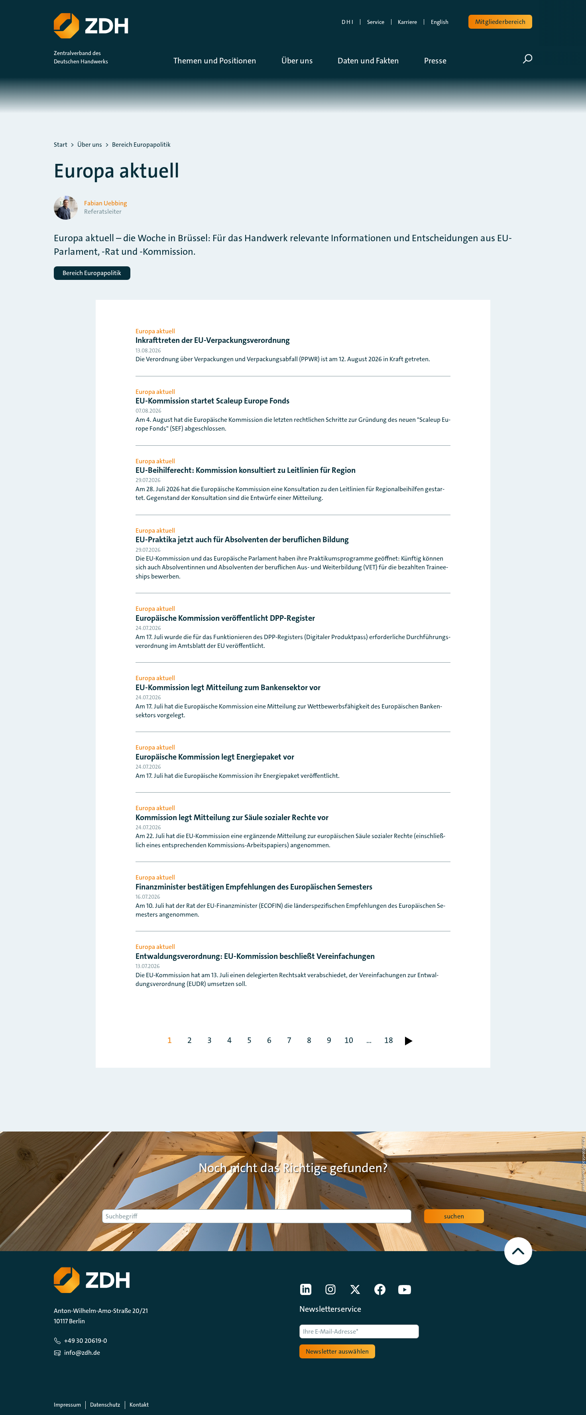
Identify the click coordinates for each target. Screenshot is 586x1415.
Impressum (67, 1404)
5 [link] (249, 1040)
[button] (220, 60)
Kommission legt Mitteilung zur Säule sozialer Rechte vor (232, 817)
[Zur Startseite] (91, 26)
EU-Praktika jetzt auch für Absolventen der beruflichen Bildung (242, 539)
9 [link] (329, 1040)
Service (375, 22)
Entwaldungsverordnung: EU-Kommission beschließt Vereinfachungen (255, 956)
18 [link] (388, 1040)
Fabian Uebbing (105, 203)
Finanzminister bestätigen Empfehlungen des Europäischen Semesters (254, 887)
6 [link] (269, 1040)
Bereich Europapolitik (141, 145)
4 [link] (229, 1040)
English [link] (439, 22)
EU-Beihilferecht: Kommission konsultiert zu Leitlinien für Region (246, 470)
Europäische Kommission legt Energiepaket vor (215, 757)
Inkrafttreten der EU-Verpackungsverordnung (213, 340)
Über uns (89, 145)
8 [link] (309, 1040)
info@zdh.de (82, 1352)
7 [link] (289, 1040)
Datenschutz (105, 1404)
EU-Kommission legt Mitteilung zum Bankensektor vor (228, 687)
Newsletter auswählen (337, 1351)
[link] (409, 1041)
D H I (347, 22)
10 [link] (348, 1040)
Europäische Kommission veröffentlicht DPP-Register (225, 618)
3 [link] (209, 1040)
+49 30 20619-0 (85, 1340)
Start (60, 145)
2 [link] (189, 1040)
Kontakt (139, 1404)
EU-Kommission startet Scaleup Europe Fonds (212, 401)
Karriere (407, 22)
